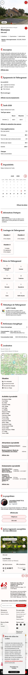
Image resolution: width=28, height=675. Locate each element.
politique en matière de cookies (14, 661)
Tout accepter (14, 672)
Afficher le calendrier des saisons (11, 124)
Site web (14, 520)
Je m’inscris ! (21, 605)
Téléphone (14, 517)
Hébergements (2, 2)
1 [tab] (12, 24)
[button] (14, 362)
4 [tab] (16, 23)
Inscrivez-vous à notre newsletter (14, 601)
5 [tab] (17, 23)
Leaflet (12, 374)
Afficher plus (5, 70)
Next (24, 546)
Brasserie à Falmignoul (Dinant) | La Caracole (11, 446)
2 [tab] (13, 23)
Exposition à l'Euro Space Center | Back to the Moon (7, 470)
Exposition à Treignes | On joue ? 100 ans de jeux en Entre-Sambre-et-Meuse (7, 478)
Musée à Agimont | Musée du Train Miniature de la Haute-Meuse (10, 451)
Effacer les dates (22, 205)
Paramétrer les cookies (14, 667)
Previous (23, 575)
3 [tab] (14, 23)
